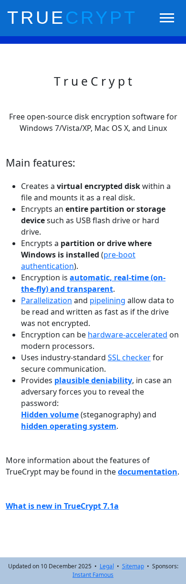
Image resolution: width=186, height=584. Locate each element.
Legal (107, 566)
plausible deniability (93, 380)
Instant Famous (93, 575)
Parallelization (46, 300)
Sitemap (133, 566)
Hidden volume (50, 414)
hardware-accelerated (127, 334)
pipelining (107, 300)
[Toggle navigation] (167, 18)
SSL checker (129, 357)
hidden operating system (68, 426)
